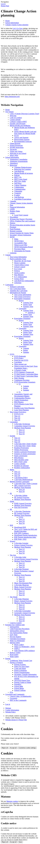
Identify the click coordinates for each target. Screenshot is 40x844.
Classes (8, 255)
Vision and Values (16, 151)
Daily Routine (19, 378)
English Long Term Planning (24, 408)
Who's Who (14, 155)
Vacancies (13, 149)
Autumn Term (28, 303)
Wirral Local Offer (20, 245)
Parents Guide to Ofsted (22, 682)
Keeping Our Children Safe (15, 625)
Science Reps (19, 279)
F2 (20, 384)
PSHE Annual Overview (23, 503)
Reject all (5, 748)
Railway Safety (15, 653)
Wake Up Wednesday (17, 641)
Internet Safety (15, 643)
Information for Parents (22, 251)
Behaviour (13, 165)
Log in (3, 4)
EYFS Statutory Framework (24, 372)
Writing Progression (21, 450)
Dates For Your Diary (21, 666)
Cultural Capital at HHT (18, 122)
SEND (12, 237)
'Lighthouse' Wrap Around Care (21, 660)
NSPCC (17, 649)
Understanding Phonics (22, 398)
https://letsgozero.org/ (12, 96)
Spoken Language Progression (25, 452)
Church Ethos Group (21, 265)
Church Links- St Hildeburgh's (20, 696)
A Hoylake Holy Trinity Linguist (25, 483)
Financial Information (17, 207)
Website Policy (10, 712)
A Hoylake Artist (20, 557)
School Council (19, 267)
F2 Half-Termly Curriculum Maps (26, 376)
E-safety (17, 195)
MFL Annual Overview (22, 485)
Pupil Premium (15, 229)
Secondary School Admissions (20, 235)
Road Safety (14, 655)
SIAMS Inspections (17, 147)
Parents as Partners (16, 662)
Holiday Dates (15, 211)
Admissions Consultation (18, 159)
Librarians (17, 283)
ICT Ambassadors (20, 277)
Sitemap (8, 708)
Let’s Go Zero (18, 28)
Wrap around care (20, 364)
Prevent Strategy (15, 637)
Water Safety (14, 657)
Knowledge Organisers (22, 299)
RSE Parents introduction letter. (25, 537)
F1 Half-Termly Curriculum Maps (26, 374)
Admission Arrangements (19, 161)
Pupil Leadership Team (18, 259)
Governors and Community (15, 694)
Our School (9, 112)
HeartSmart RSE (20, 527)
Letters (12, 213)
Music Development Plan (23, 583)
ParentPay (17, 684)
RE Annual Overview (22, 513)
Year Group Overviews (22, 297)
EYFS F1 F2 (18, 414)
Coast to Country (16, 623)
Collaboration (19, 187)
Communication (19, 189)
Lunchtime (18, 362)
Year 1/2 (17, 416)
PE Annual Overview (21, 497)
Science (12, 541)
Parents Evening (20, 664)
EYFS (12, 354)
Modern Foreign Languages (19, 481)
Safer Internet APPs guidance (24, 651)
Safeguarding (14, 627)
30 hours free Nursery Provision (21, 219)
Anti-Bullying (19, 171)
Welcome (13, 116)
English (12, 436)
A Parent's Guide (20, 370)
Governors (13, 698)
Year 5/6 (17, 420)
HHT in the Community (18, 700)
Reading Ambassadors (22, 468)
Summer (26, 352)
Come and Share (20, 668)
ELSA (16, 135)
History (21, 301)
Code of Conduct (16, 118)
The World (13, 597)
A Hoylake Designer (21, 569)
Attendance (14, 163)
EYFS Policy (19, 358)
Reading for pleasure (21, 466)
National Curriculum (17, 287)
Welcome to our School (18, 153)
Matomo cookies (12, 801)
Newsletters (14, 217)
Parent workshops (20, 670)
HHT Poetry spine (20, 462)
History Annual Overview (23, 601)
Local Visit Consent (21, 215)
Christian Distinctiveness (23, 167)
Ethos (16, 239)
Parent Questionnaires (22, 672)
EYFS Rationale (20, 356)
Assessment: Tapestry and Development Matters (23, 395)
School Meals (19, 688)
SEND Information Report (23, 247)
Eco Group (18, 269)
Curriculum (9, 285)
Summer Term (28, 306)
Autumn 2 (31, 312)
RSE (11, 525)
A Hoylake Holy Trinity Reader (25, 444)
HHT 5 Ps (17, 177)
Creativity (17, 193)
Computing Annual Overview (24, 426)
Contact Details (15, 120)
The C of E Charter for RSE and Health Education (25, 530)
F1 (20, 392)
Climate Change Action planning (16, 25)
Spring (25, 350)
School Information (12, 23)
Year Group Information (18, 257)
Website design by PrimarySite (16, 720)
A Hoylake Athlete (20, 495)
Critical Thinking (20, 185)
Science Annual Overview (23, 545)
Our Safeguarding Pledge (19, 633)
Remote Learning (16, 231)
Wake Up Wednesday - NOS (24, 647)
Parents (7, 658)
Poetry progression (20, 456)
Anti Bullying (19, 197)
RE (11, 509)
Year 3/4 (17, 418)
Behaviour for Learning (22, 169)
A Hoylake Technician (22, 424)
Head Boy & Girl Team (22, 261)
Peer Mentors (19, 275)
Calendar (13, 201)
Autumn (26, 348)
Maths (12, 470)
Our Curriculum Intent (17, 289)
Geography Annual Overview (24, 613)
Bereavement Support (21, 139)
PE (11, 493)
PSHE (12, 501)
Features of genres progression (25, 454)
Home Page (5, 6)
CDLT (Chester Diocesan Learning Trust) (24, 114)
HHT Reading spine (21, 460)
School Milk (18, 686)
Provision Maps (19, 249)
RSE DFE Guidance (21, 533)
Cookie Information (12, 710)
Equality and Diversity (18, 124)
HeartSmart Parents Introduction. (25, 535)
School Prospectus (16, 145)
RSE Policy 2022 (20, 539)
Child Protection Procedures (19, 629)
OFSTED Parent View (22, 680)
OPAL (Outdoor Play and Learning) (22, 221)
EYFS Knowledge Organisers (24, 382)
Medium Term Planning (22, 428)
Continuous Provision (21, 380)
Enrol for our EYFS (21, 360)
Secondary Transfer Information (25, 674)
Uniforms (13, 253)
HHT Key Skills (20, 181)
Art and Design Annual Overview (26, 559)
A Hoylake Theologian (22, 511)
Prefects (17, 271)
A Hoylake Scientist (21, 543)
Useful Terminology (21, 400)
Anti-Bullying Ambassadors (24, 281)
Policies (17, 175)
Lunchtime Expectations (22, 199)
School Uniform (20, 690)
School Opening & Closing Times (22, 233)
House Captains (19, 263)
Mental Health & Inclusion (23, 173)
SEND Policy (19, 241)
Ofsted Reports (15, 143)
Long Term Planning (21, 410)
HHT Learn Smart (20, 179)
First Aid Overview (21, 507)
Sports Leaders (19, 273)
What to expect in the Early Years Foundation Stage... (26, 367)
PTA (11, 692)
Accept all (13, 748)
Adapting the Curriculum (18, 291)
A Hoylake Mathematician (23, 480)
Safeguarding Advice (17, 631)
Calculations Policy (21, 478)
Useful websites (19, 464)
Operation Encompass (17, 639)
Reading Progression (21, 448)
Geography (23, 308)
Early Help (13, 635)
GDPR (12, 209)
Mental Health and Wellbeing (20, 126)
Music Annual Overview (23, 587)
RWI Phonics (19, 402)
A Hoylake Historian (21, 599)
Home (7, 21)
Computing (14, 422)
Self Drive (17, 183)
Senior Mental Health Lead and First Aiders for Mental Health (25, 132)
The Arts (13, 555)
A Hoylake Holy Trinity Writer (25, 446)
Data (11, 205)
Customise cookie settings (27, 748)
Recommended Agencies (23, 141)
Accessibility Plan (20, 243)
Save (20, 842)
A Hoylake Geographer (22, 611)
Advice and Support (21, 137)
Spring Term (27, 304)
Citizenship (18, 191)
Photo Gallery (19, 645)
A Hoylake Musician (21, 585)
